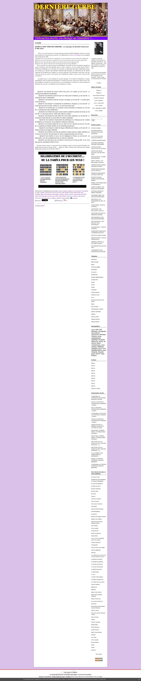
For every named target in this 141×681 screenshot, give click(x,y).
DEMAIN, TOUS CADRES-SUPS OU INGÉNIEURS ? (97, 454)
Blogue (92, 264)
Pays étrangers (94, 306)
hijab (42, 194)
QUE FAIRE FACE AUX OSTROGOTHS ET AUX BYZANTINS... (97, 132)
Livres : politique (99, 110)
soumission (69, 196)
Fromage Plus (94, 545)
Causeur (93, 496)
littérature (94, 331)
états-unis (94, 341)
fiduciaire (93, 458)
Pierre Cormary (94, 617)
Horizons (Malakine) (96, 550)
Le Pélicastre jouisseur (96, 569)
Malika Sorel (94, 587)
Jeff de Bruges (94, 430)
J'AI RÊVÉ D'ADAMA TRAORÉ (98, 140)
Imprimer (38, 200)
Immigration (94, 289)
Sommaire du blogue (96, 128)
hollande (94, 352)
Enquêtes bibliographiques (97, 277)
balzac (99, 343)
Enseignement (94, 279)
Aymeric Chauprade (96, 488)
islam (99, 336)
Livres (92, 297)
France (93, 284)
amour (101, 341)
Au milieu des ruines (96, 486)
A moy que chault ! (95, 477)
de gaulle (102, 339)
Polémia (93, 619)
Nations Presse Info (95, 598)
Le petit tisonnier (95, 571)
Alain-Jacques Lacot (96, 441)
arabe (36, 196)
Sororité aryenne (95, 629)
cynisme (94, 336)
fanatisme (64, 198)
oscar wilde (95, 329)
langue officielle (62, 196)
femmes (102, 335)
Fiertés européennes (96, 533)
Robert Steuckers (95, 627)
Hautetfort (74, 672)
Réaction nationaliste (96, 311)
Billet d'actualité (94, 261)
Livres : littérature (99, 100)
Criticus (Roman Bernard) (97, 509)
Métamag (93, 589)
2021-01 (93, 368)
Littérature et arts (95, 294)
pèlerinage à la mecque (47, 196)
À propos (99, 82)
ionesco (83, 196)
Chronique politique (95, 267)
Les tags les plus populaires (84, 674)
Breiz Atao (93, 493)
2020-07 (93, 370)
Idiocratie (93, 552)
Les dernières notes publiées (71, 674)
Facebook (74, 198)
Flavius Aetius (94, 535)
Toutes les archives (95, 388)
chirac (103, 345)
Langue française (95, 292)
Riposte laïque (94, 624)
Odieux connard (95, 610)
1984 (85, 194)
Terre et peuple (94, 639)
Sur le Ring (93, 637)
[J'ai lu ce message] (139, 679)
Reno (92, 407)
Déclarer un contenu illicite (45, 676)
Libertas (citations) (95, 584)
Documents (94, 272)
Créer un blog (67, 672)
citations (100, 347)
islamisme (48, 198)
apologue (42, 192)
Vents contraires (95, 642)
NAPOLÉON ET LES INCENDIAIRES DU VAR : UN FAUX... (98, 201)
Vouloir (92, 645)
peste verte (43, 198)
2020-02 (93, 373)
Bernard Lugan (94, 491)
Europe (93, 282)
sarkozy (94, 347)
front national (95, 333)
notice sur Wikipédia (75, 55)
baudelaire (94, 339)
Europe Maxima (95, 530)
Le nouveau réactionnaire (97, 566)
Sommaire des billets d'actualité (98, 235)
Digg (60, 200)
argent (104, 350)
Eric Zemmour (94, 525)
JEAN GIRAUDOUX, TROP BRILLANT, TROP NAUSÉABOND (97, 223)
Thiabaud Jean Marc (96, 424)
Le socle (93, 574)
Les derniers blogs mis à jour (56, 674)
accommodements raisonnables (51, 194)
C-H (92, 453)
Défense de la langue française (98, 516)
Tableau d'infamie (95, 321)
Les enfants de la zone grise (97, 582)
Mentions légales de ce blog (58, 676)
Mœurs (93, 304)
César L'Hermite (95, 501)
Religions (93, 314)
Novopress (93, 603)
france (98, 354)
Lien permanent (76, 191)
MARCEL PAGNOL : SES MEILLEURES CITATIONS (98, 432)
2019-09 (93, 375)
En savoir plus (102, 679)
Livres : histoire (98, 105)
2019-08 (93, 378)
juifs (100, 329)
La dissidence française (96, 559)
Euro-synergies (94, 528)
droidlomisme (96, 350)
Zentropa (93, 650)
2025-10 (93, 365)
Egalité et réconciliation (96, 519)
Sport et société (95, 316)
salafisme (54, 198)
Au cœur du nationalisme (97, 483)
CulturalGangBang (95, 511)
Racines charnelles (95, 622)
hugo (102, 354)
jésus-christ (102, 348)
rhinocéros (37, 198)
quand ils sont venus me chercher (53, 192)
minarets (66, 194)
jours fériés (55, 196)
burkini (39, 196)
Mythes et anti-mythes (96, 592)
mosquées (61, 194)
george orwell (80, 194)
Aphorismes (94, 259)
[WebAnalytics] (70, 2)
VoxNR (92, 647)
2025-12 (93, 363)
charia (75, 194)
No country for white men (97, 601)
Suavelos (93, 634)
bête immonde (77, 192)
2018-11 (93, 383)
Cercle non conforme (96, 498)
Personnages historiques (99, 95)
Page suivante (40, 205)
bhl (105, 341)
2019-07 (93, 380)
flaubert (93, 355)
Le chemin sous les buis (96, 564)
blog (101, 676)
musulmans (75, 196)
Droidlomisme (94, 274)
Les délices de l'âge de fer (97, 579)
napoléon (94, 348)
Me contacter (99, 654)
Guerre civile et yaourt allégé (98, 547)
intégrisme (59, 198)
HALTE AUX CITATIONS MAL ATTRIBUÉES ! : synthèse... (98, 403)
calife (79, 196)
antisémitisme (96, 338)
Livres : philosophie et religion (99, 108)
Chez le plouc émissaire (96, 503)
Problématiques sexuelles (97, 309)
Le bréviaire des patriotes (97, 561)
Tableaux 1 (98, 90)
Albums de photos (96, 87)
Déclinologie (94, 269)
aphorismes (95, 334)
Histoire (93, 287)
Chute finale (94, 506)
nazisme (71, 192)
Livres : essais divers (99, 103)
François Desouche (95, 542)
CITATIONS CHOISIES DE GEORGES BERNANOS (97, 460)
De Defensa (94, 514)
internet (93, 343)
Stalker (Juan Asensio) (96, 632)
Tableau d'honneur (95, 319)
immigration (102, 331)
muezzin (71, 194)
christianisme (95, 345)
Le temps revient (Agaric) (97, 576)
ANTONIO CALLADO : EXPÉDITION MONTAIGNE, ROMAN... (97, 179)
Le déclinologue (94, 396)
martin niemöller (65, 192)
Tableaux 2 (98, 92)
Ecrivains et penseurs (99, 98)
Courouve (93, 401)
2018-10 (93, 386)
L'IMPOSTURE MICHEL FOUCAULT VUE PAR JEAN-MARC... (98, 152)
